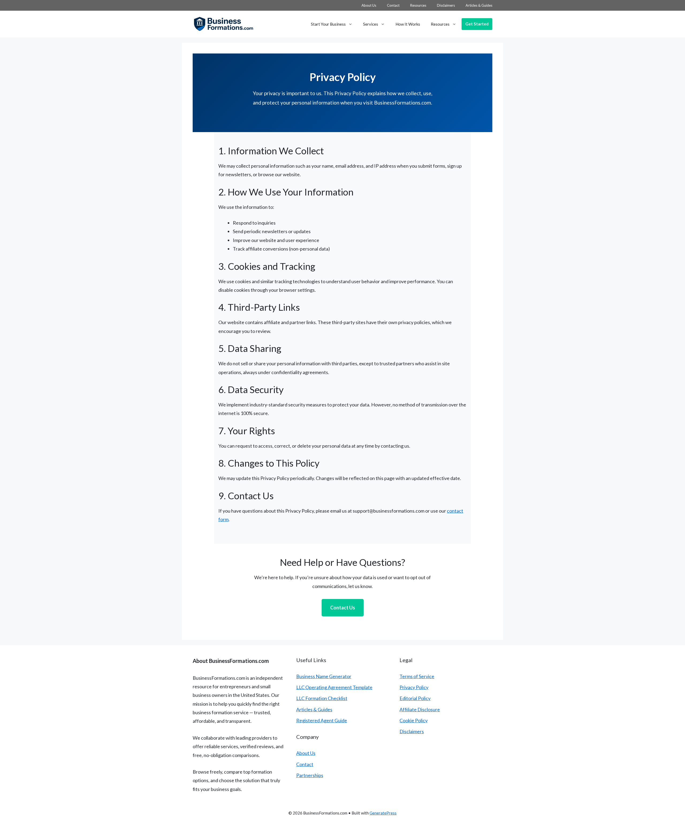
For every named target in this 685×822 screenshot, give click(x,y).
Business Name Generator (323, 676)
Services (370, 24)
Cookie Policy (413, 720)
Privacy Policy (413, 687)
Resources (418, 5)
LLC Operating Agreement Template (334, 687)
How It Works (407, 24)
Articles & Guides (479, 5)
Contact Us (342, 607)
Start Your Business (328, 24)
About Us (368, 5)
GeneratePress (383, 813)
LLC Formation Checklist (321, 698)
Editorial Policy (415, 698)
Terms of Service (416, 676)
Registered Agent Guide (321, 720)
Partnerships (309, 775)
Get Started (477, 23)
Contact (393, 5)
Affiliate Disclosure (419, 709)
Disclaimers (446, 5)
